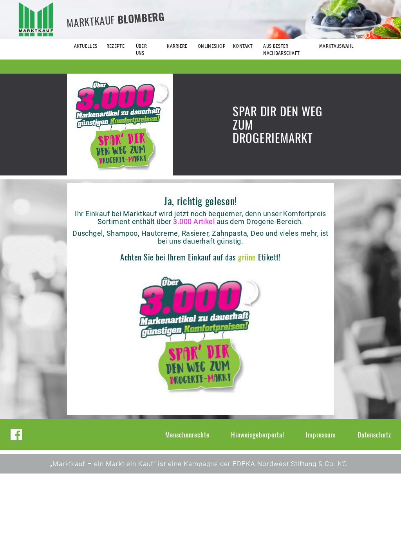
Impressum (321, 434)
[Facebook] (16, 434)
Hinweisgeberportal (257, 434)
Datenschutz (374, 434)
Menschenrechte (187, 434)
